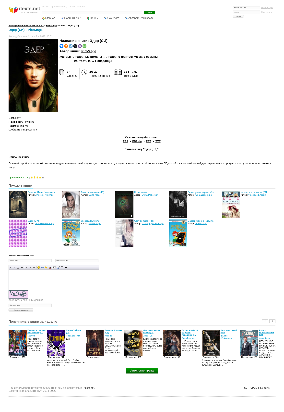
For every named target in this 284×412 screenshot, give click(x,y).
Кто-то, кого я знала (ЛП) (254, 192)
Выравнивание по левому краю (26, 267)
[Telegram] (71, 46)
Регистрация (267, 7)
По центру (30, 267)
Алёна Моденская (267, 336)
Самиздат (113, 18)
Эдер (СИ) (33, 220)
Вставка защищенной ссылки (46, 267)
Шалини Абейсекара (187, 337)
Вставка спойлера (66, 267)
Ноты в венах (141, 192)
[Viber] (80, 46)
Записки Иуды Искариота (41, 192)
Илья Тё (70, 336)
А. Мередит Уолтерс (153, 223)
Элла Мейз (94, 194)
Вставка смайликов (39, 267)
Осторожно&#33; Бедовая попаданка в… (151, 332)
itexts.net (89, 387)
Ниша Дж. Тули (34, 336)
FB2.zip (137, 141)
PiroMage (88, 51)
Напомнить (266, 12)
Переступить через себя (201, 192)
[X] (75, 46)
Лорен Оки (110, 336)
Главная (50, 18)
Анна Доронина (203, 194)
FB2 (125, 141)
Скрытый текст (55, 267)
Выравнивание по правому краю (34, 267)
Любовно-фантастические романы (132, 56)
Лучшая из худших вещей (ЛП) (114, 331)
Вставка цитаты (58, 267)
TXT (158, 141)
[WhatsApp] (84, 46)
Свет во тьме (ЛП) (144, 220)
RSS (245, 387)
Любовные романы (87, 56)
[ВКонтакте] (61, 46)
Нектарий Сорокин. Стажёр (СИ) (268, 331)
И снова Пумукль (90, 220)
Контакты (265, 387)
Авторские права (142, 370)
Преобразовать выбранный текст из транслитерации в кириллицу (62, 267)
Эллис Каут (95, 223)
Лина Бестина (149, 338)
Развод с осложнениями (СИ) (228, 332)
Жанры (94, 18)
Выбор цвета (50, 267)
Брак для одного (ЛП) (92, 192)
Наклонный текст (14, 267)
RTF (148, 141)
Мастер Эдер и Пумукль (200, 220)
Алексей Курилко (44, 194)
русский (30, 121)
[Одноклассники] (66, 46)
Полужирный (10, 267)
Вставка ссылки (42, 267)
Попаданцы (103, 61)
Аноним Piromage (44, 223)
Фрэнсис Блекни (257, 194)
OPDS (253, 387)
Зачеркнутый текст (22, 267)
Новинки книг (72, 18)
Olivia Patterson (150, 194)
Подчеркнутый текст (18, 267)
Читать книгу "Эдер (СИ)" (142, 149)
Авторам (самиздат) (140, 18)
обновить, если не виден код (26, 300)
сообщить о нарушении (23, 129)
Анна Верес (226, 338)
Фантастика (82, 61)
